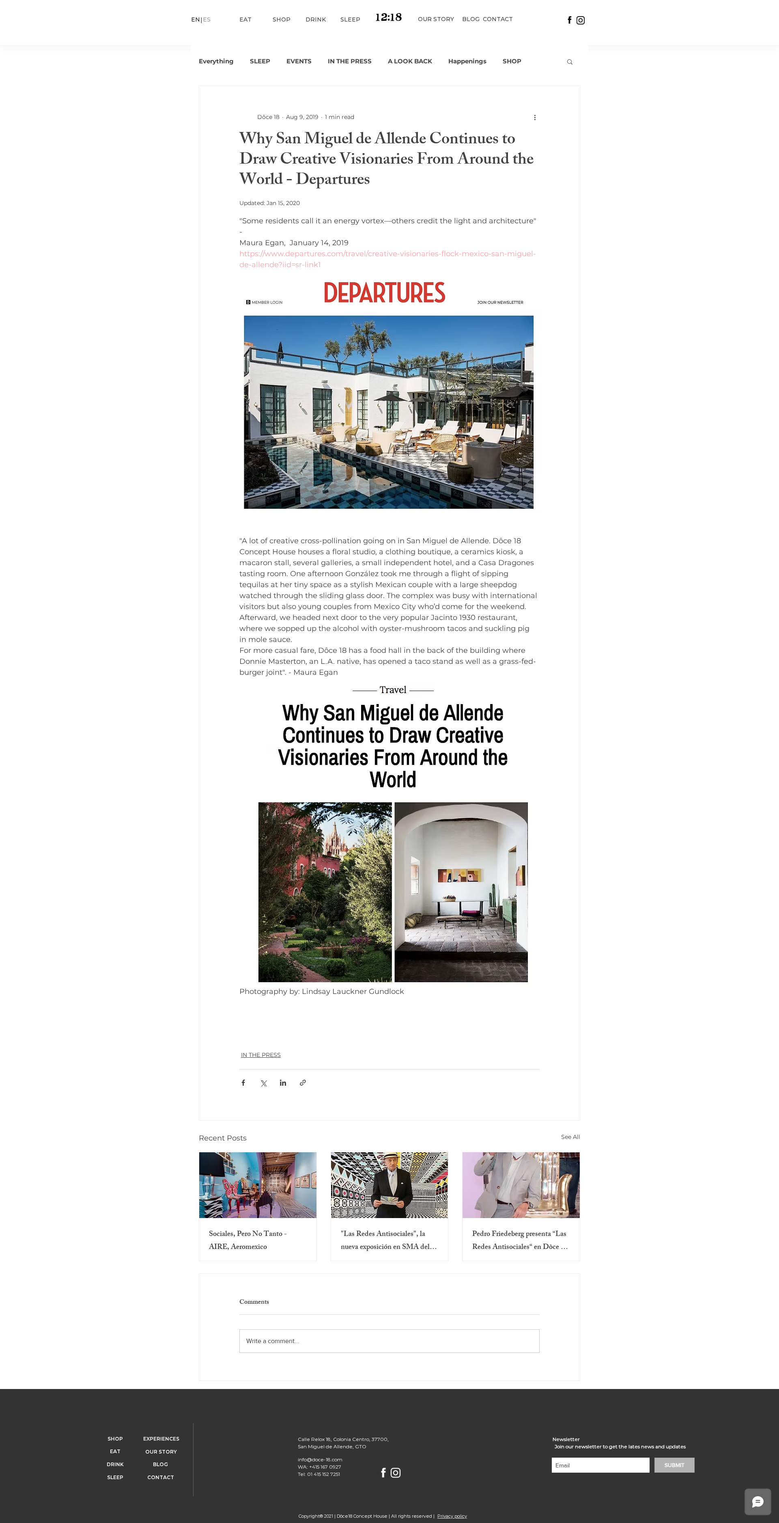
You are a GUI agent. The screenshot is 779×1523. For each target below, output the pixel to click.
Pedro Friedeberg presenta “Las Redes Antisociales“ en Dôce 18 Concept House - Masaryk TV (520, 1241)
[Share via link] (303, 1083)
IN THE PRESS (350, 61)
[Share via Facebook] (243, 1083)
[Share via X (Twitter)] (263, 1083)
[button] (570, 61)
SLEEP (260, 61)
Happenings (467, 61)
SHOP (512, 61)
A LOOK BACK (410, 61)
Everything (216, 61)
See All (570, 1137)
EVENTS (299, 61)
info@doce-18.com (320, 1459)
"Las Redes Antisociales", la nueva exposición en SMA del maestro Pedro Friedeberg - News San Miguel (385, 1241)
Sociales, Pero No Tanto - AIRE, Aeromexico (248, 1241)
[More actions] (535, 117)
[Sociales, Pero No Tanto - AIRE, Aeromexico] (257, 1185)
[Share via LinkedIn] (283, 1083)
